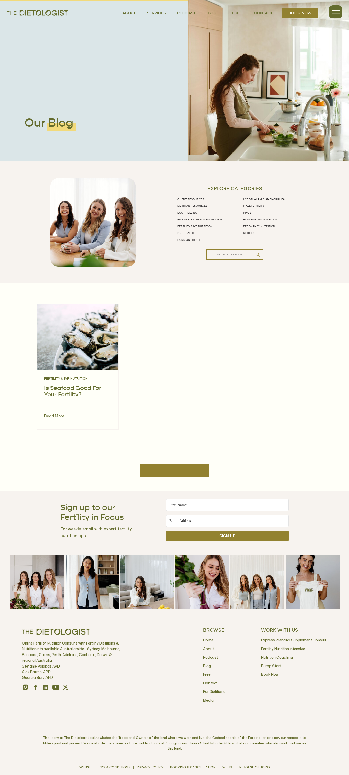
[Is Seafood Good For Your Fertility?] (77, 337)
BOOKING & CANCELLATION (193, 767)
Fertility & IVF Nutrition (66, 378)
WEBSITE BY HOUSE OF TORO (246, 767)
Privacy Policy (150, 767)
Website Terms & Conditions (105, 767)
